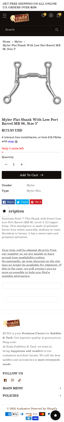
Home (6, 41)
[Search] (56, 29)
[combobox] (28, 29)
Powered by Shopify (44, 408)
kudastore (23, 408)
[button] (6, 16)
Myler (18, 41)
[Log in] (51, 15)
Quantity (8, 157)
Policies (10, 395)
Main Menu (13, 388)
